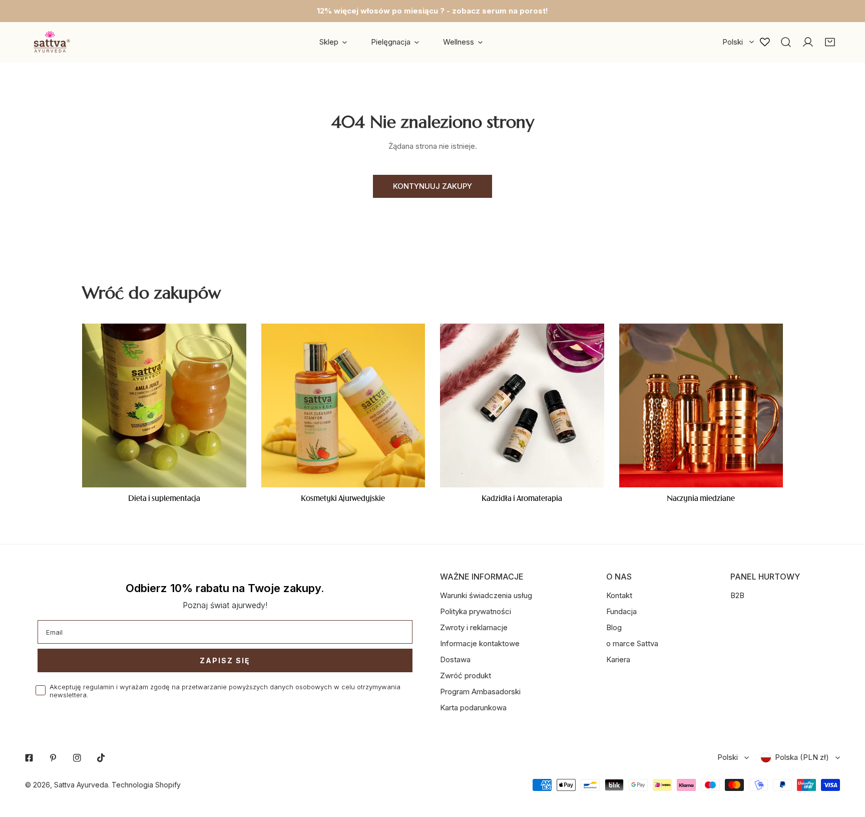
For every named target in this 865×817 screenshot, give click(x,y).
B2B (737, 595)
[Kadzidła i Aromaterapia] (522, 406)
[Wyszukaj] (786, 42)
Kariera (618, 659)
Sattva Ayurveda (81, 784)
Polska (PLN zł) (802, 757)
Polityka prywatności (475, 611)
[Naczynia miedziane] (701, 406)
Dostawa (455, 659)
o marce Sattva (632, 643)
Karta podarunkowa (473, 707)
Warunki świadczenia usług (486, 595)
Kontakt (619, 595)
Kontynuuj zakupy (432, 186)
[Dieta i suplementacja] (164, 406)
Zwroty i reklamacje (474, 627)
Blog (614, 627)
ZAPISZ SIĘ (225, 660)
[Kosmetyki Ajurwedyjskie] (343, 406)
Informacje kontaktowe (480, 643)
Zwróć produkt (465, 675)
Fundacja (621, 611)
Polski (732, 42)
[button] (830, 42)
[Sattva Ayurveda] (50, 42)
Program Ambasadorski (480, 691)
